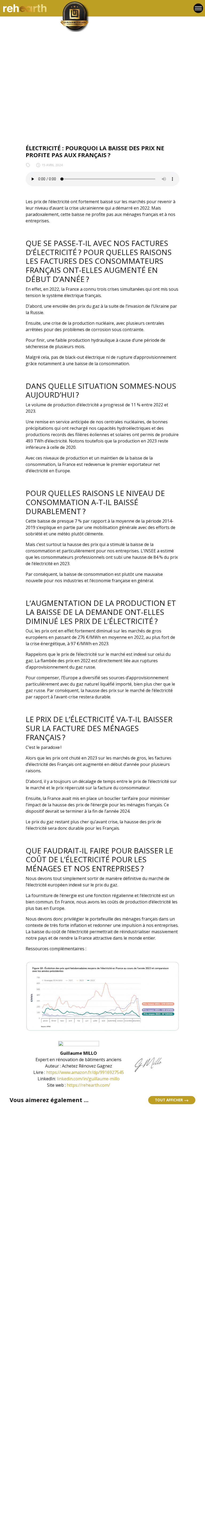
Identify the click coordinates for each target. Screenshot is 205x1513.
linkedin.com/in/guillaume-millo (88, 1079)
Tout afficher (169, 1099)
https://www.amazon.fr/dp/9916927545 (85, 1072)
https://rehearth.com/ (88, 1085)
